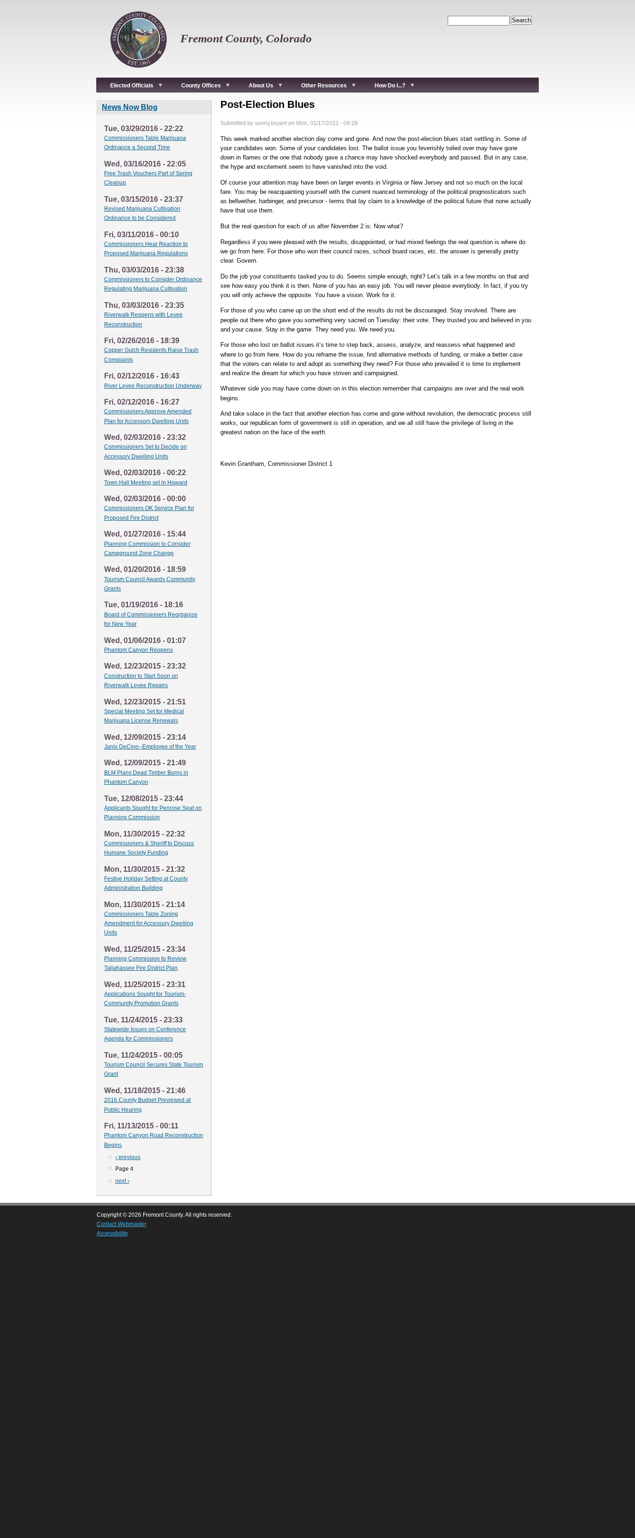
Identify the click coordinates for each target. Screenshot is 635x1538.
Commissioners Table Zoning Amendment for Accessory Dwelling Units (148, 923)
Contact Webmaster (121, 1224)
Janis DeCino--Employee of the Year (150, 746)
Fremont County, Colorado (246, 38)
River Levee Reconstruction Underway (153, 386)
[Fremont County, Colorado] (138, 72)
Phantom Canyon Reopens (138, 650)
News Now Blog (130, 107)
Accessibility (112, 1233)
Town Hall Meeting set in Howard (145, 482)
